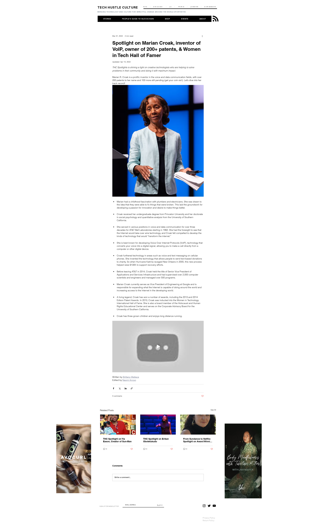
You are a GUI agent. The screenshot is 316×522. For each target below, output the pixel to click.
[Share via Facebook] (113, 388)
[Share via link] (131, 388)
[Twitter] (209, 506)
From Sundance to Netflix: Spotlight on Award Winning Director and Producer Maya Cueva (198, 440)
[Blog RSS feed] (215, 19)
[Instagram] (204, 506)
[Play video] (158, 346)
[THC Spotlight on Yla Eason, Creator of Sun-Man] (118, 425)
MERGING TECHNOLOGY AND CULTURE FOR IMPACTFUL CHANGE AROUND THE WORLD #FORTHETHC (142, 12)
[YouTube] (214, 506)
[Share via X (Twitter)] (119, 388)
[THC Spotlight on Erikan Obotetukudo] (158, 425)
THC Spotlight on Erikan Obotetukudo (156, 440)
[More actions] (202, 36)
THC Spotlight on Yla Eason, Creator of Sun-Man (117, 440)
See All (213, 410)
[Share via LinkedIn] (125, 388)
